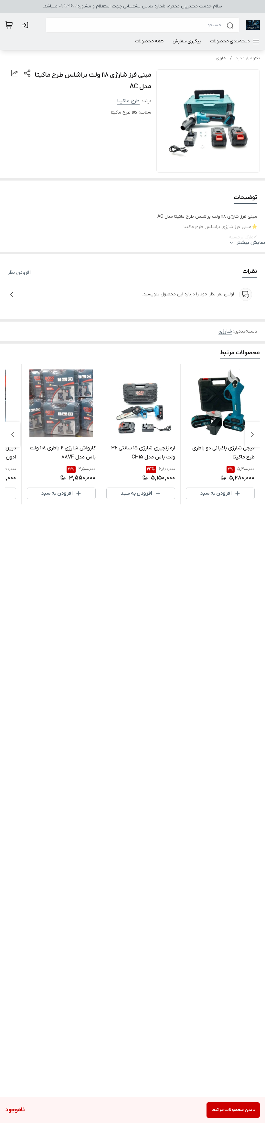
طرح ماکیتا (128, 101)
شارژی (221, 58)
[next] (12, 434)
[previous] (252, 434)
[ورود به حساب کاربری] (26, 25)
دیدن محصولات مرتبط (233, 1110)
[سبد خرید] (9, 25)
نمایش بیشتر (251, 242)
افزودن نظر (19, 272)
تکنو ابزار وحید (248, 58)
